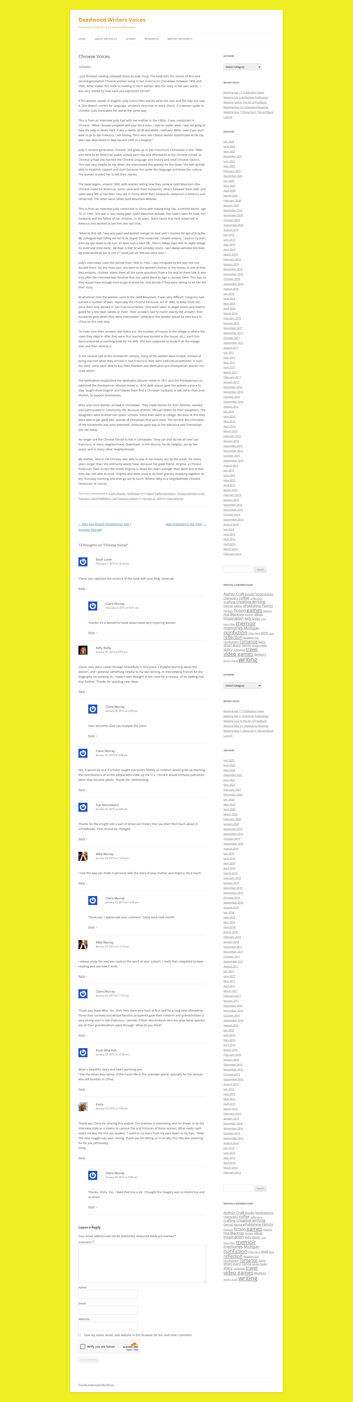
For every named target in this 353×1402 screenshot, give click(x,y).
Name (82, 1287)
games (254, 610)
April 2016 (229, 426)
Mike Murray (105, 854)
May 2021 (229, 166)
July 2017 (228, 352)
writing (248, 659)
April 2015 (229, 485)
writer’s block (230, 660)
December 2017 (232, 328)
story (228, 649)
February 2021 (232, 171)
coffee (244, 597)
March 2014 (230, 549)
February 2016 (232, 436)
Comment (86, 1242)
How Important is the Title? (186, 524)
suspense (239, 650)
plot (264, 632)
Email (82, 1303)
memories (233, 628)
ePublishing (252, 605)
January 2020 (231, 205)
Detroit (228, 606)
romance (249, 641)
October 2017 (231, 338)
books (250, 594)
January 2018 (231, 323)
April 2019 (229, 249)
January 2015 (231, 500)
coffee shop (256, 598)
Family (267, 605)
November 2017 (233, 333)
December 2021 (232, 156)
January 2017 (231, 382)
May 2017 (229, 362)
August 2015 (230, 465)
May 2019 (229, 244)
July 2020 (228, 181)
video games (238, 653)
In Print (131, 39)
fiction (240, 610)
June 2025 (229, 146)
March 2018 (230, 313)
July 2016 (228, 411)
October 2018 (231, 279)
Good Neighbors (101, 498)
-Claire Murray (117, 493)
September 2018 (233, 284)
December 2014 (232, 505)
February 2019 (232, 259)
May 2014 (229, 539)
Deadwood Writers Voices (111, 19)
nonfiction (235, 632)
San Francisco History (125, 498)
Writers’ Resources (180, 39)
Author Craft (233, 593)
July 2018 (228, 294)
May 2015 (229, 480)
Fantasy (228, 611)
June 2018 (229, 298)
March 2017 (230, 372)
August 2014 (230, 524)
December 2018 (232, 269)
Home (82, 39)
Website (83, 1319)
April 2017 (229, 367)
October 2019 (231, 220)
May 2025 (229, 151)
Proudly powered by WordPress (96, 1384)
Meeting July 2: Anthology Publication (246, 97)
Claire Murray (175, 498)
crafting (229, 601)
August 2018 (230, 289)
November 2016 (233, 392)
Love (263, 618)
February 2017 (232, 377)
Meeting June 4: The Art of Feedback (245, 102)
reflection (232, 637)
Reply (81, 588)
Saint (261, 642)
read (271, 633)
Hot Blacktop (233, 614)
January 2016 (231, 441)
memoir (246, 623)
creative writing (250, 601)
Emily (100, 1104)
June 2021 (229, 161)
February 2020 (232, 200)
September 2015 (233, 460)
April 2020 (229, 190)
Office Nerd (254, 633)
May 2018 (229, 303)
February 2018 (232, 318)
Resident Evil (251, 638)
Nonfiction (133, 493)
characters (230, 598)
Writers (260, 654)
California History (165, 493)
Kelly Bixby (252, 618)
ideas (258, 614)
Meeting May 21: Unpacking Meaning (245, 107)
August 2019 (230, 230)
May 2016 (229, 421)
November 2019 (233, 215)
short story (232, 645)
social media (259, 645)
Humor (249, 614)
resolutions (231, 642)
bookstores (264, 594)
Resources (152, 39)
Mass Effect (229, 624)
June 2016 (229, 416)
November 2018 (233, 274)
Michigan (251, 627)
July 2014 (228, 529)
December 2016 (232, 387)
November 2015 (233, 451)
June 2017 (229, 357)
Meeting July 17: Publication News (243, 92)
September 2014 (233, 519)
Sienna (246, 645)
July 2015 (228, 470)
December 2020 (232, 176)
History (267, 611)
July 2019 (228, 235)
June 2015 (229, 475)
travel (252, 649)
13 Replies (84, 66)
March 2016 (230, 431)
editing (238, 606)
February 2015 (232, 495)
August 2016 (230, 406)
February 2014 (232, 554)
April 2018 (229, 308)
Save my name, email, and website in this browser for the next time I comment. (138, 1335)
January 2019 (231, 264)
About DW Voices (106, 39)
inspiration (233, 618)
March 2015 (230, 490)
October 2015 (231, 456)
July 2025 (228, 141)
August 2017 (230, 348)
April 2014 (229, 544)
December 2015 (232, 446)
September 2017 (233, 343)
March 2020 (230, 195)
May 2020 (229, 186)
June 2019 (229, 240)
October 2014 (231, 514)
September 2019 (233, 225)
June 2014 (229, 534)
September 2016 (233, 402)
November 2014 (233, 510)
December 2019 (232, 210)
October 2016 (231, 397)
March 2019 (230, 254)
